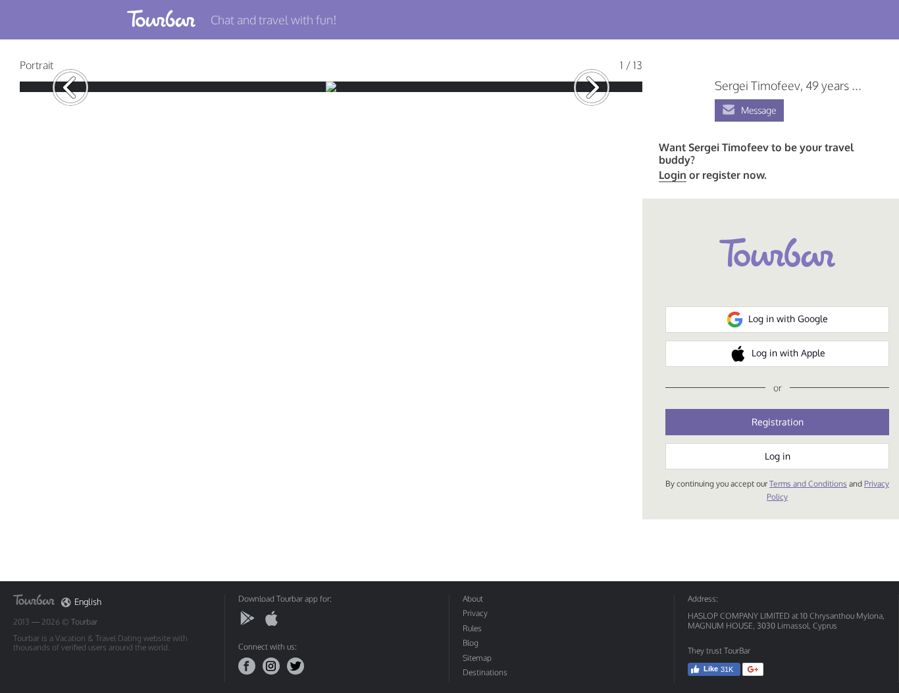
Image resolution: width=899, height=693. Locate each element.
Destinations (485, 672)
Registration (778, 421)
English (87, 602)
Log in (777, 456)
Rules (472, 628)
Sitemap (477, 658)
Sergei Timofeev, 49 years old (791, 85)
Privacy (475, 613)
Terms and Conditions (808, 484)
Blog (470, 643)
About (473, 599)
